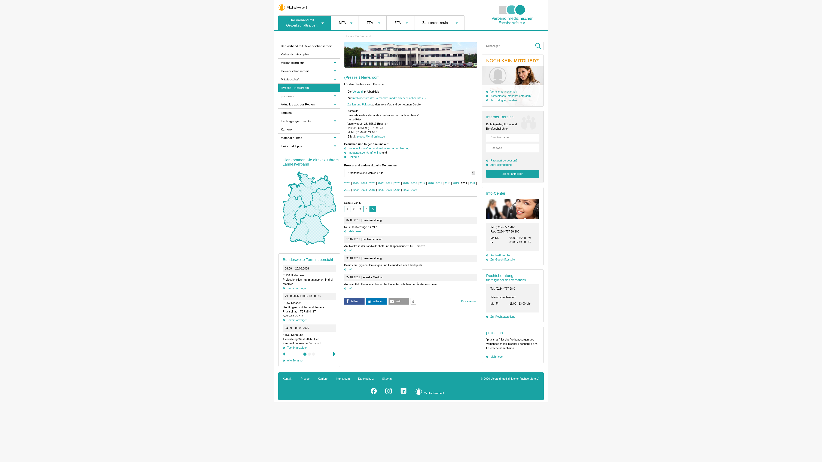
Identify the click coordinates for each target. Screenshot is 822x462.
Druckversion (469, 301)
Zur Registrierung (501, 164)
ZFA (398, 23)
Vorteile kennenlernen (503, 91)
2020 (397, 183)
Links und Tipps (291, 146)
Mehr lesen (355, 231)
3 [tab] (313, 354)
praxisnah (494, 333)
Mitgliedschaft (290, 79)
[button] (354, 301)
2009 (356, 189)
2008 (364, 189)
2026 (347, 183)
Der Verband (363, 36)
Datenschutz (366, 378)
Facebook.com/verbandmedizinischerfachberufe (378, 148)
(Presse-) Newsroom (295, 87)
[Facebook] (374, 393)
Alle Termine (294, 360)
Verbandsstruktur (292, 62)
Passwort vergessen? (503, 160)
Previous (284, 354)
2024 (364, 183)
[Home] (512, 35)
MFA (342, 23)
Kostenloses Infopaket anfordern (510, 96)
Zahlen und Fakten (359, 104)
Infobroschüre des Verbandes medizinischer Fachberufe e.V (389, 98)
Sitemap (387, 378)
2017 (422, 183)
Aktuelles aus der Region (298, 104)
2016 (431, 183)
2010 (347, 189)
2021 (389, 183)
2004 (397, 189)
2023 (372, 183)
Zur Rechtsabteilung (502, 316)
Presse (305, 378)
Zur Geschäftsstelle (502, 259)
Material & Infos (291, 137)
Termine (286, 112)
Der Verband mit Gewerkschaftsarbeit (301, 22)
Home (348, 36)
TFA (370, 23)
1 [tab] (305, 354)
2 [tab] (309, 354)
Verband (358, 91)
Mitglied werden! (297, 7)
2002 (414, 189)
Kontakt (287, 378)
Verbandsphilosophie (295, 54)
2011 (472, 183)
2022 (381, 183)
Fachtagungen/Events (296, 121)
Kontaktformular (500, 255)
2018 (414, 183)
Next (334, 354)
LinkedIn (353, 156)
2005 (389, 189)
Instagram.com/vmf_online (364, 152)
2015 (439, 183)
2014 (447, 183)
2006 (381, 189)
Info (350, 250)
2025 (356, 183)
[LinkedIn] (403, 393)
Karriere (286, 129)
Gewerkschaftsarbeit (295, 71)
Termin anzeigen (297, 288)
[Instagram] (388, 393)
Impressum (343, 378)
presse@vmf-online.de (371, 136)
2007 (372, 189)
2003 (406, 189)
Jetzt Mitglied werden (503, 100)
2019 (406, 183)
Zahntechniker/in (435, 23)
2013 (456, 183)
